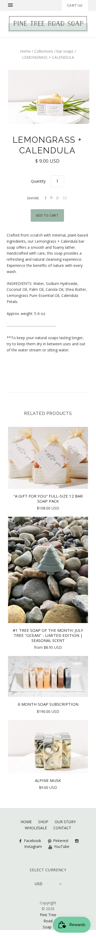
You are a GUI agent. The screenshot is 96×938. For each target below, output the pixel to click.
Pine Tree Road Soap (48, 920)
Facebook (32, 840)
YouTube (61, 846)
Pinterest (61, 840)
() (75, 5)
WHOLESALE (36, 827)
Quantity (38, 181)
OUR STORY (65, 821)
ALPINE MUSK (48, 780)
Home (25, 51)
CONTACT (62, 827)
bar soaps (65, 51)
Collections (43, 51)
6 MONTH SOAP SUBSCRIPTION (48, 704)
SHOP (43, 821)
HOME (26, 821)
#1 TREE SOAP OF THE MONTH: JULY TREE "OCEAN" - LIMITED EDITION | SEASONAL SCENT (48, 635)
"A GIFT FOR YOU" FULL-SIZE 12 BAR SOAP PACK (48, 498)
